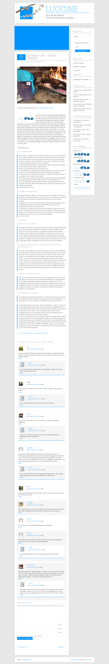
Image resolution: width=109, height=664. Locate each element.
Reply (20, 358)
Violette (29, 533)
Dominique (30, 503)
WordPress (89, 659)
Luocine (30, 363)
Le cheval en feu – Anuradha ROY (81, 90)
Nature (41, 333)
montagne (36, 333)
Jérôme (29, 519)
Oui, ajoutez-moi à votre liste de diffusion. (30, 636)
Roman (45, 333)
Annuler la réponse (59, 603)
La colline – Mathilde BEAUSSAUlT (81, 94)
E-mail (59, 628)
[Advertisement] (41, 38)
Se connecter (76, 70)
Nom (59, 625)
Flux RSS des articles (78, 63)
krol (28, 347)
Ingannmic (30, 447)
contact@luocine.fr (26, 659)
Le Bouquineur (31, 565)
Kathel (28, 414)
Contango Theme (74, 659)
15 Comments (37, 62)
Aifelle (28, 486)
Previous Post (22, 647)
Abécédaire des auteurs (79, 66)
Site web (60, 632)
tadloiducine (76, 125)
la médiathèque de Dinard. (45, 108)
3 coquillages (25, 333)
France (31, 333)
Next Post (62, 647)
